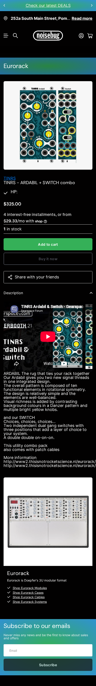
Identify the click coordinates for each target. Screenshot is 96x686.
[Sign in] (81, 35)
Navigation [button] (6, 35)
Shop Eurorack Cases (28, 593)
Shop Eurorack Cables (29, 597)
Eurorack (16, 66)
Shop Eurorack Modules (30, 588)
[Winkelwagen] (89, 35)
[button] (4, 5)
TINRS (10, 178)
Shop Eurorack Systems (30, 602)
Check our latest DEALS (48, 5)
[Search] (15, 35)
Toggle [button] (91, 293)
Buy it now (48, 259)
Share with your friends (37, 277)
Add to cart (48, 244)
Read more (82, 18)
